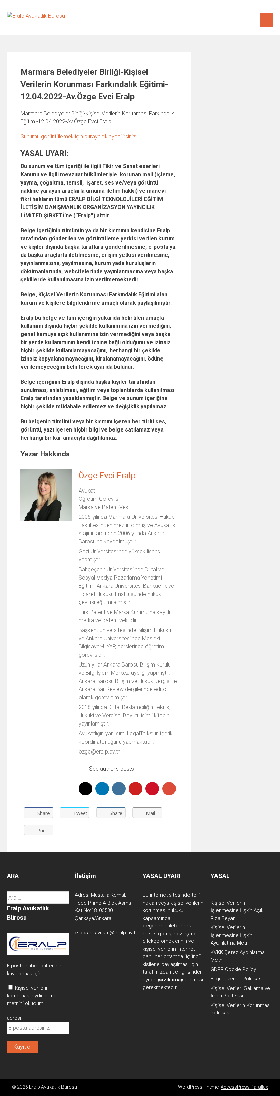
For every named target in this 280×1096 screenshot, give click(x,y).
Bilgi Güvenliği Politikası (237, 979)
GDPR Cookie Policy (233, 969)
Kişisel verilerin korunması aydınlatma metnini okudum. (31, 995)
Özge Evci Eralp (107, 475)
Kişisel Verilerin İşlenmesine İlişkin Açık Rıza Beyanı (237, 910)
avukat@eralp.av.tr (116, 933)
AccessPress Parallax (244, 1087)
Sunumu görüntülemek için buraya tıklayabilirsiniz (78, 136)
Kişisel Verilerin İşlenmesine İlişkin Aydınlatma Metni (231, 935)
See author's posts (111, 768)
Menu (266, 20)
